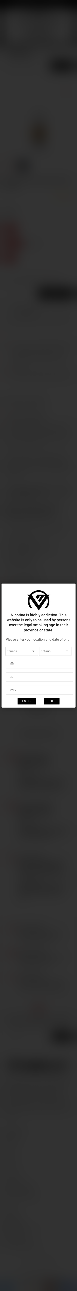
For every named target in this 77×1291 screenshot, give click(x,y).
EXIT (52, 701)
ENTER (26, 701)
